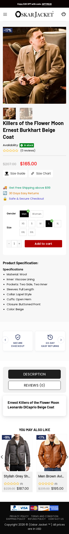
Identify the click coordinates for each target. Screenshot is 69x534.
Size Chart (43, 173)
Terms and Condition (44, 516)
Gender (11, 213)
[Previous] (9, 65)
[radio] (24, 214)
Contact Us (56, 519)
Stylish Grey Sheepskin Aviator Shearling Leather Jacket (17, 476)
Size (9, 227)
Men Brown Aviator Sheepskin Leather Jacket (51, 476)
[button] (5, 14)
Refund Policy (37, 519)
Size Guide (17, 173)
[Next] (60, 65)
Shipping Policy (15, 519)
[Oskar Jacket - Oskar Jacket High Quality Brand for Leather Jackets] (34, 14)
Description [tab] (34, 374)
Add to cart (43, 244)
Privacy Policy (19, 516)
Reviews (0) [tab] (34, 385)
